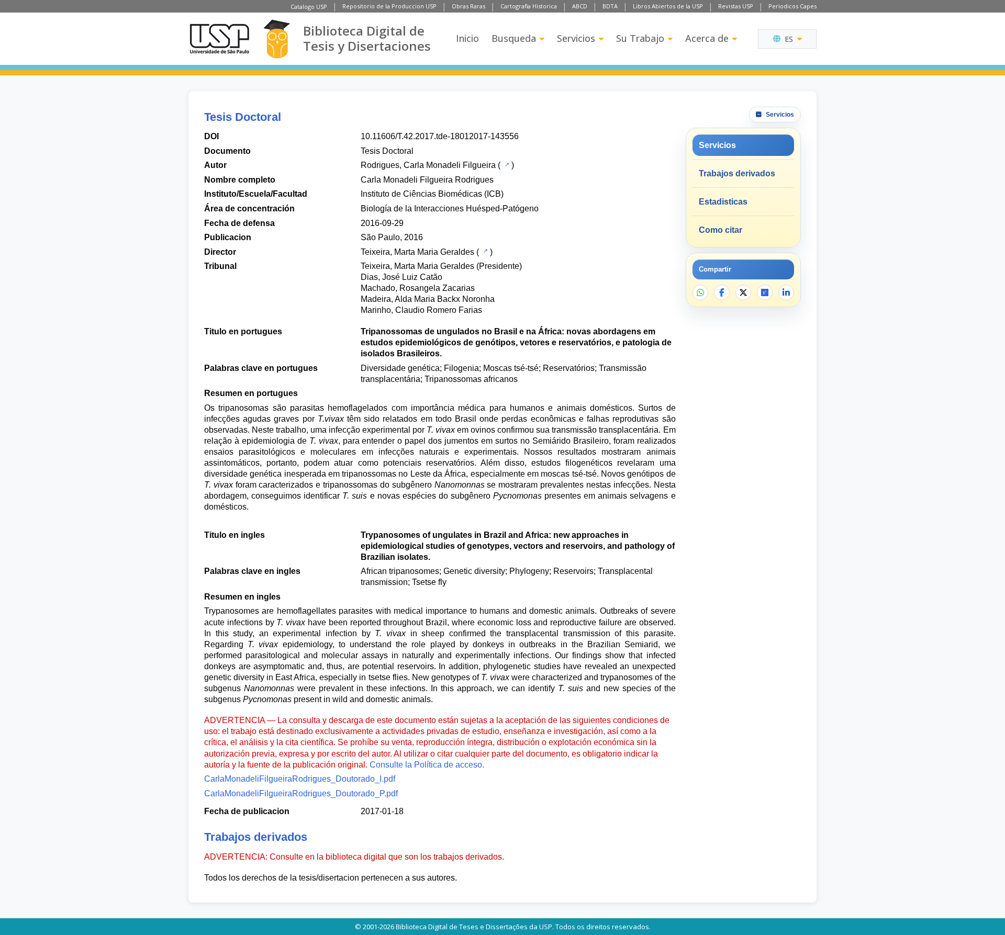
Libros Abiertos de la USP (668, 6)
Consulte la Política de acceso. (427, 764)
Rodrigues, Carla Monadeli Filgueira (428, 165)
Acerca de (707, 38)
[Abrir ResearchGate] (765, 292)
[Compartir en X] (743, 292)
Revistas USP (735, 6)
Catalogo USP (309, 6)
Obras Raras (468, 6)
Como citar (720, 230)
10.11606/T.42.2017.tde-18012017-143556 (440, 136)
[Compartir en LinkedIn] (786, 292)
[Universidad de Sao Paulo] (219, 39)
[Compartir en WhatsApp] (700, 292)
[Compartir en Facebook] (722, 292)
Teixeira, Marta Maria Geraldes (417, 251)
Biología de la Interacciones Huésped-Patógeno (450, 208)
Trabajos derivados (737, 173)
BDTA (610, 6)
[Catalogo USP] (505, 164)
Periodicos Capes (792, 6)
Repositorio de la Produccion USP (389, 6)
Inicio (467, 38)
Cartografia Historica (528, 6)
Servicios (576, 38)
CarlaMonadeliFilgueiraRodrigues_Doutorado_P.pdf (301, 793)
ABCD (579, 6)
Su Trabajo (640, 38)
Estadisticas (723, 201)
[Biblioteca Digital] (276, 39)
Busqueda (514, 38)
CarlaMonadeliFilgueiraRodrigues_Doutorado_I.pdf (299, 778)
